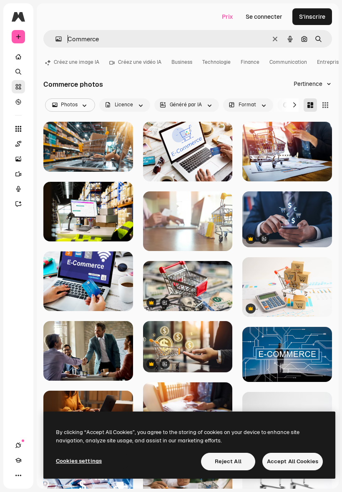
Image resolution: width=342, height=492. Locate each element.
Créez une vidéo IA (139, 62)
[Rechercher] (18, 71)
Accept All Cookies (292, 461)
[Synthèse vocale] (18, 189)
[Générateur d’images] (18, 159)
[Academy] (18, 460)
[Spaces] (18, 144)
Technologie (216, 62)
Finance (250, 62)
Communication (288, 62)
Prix (227, 16)
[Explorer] (18, 101)
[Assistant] (18, 204)
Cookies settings (79, 460)
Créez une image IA (76, 62)
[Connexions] (18, 445)
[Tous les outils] (18, 129)
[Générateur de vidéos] (18, 174)
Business (181, 62)
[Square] (325, 105)
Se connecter (264, 16)
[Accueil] (18, 56)
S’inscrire (312, 16)
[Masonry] (310, 105)
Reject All (228, 461)
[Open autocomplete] (55, 39)
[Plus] (18, 475)
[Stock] (18, 86)
